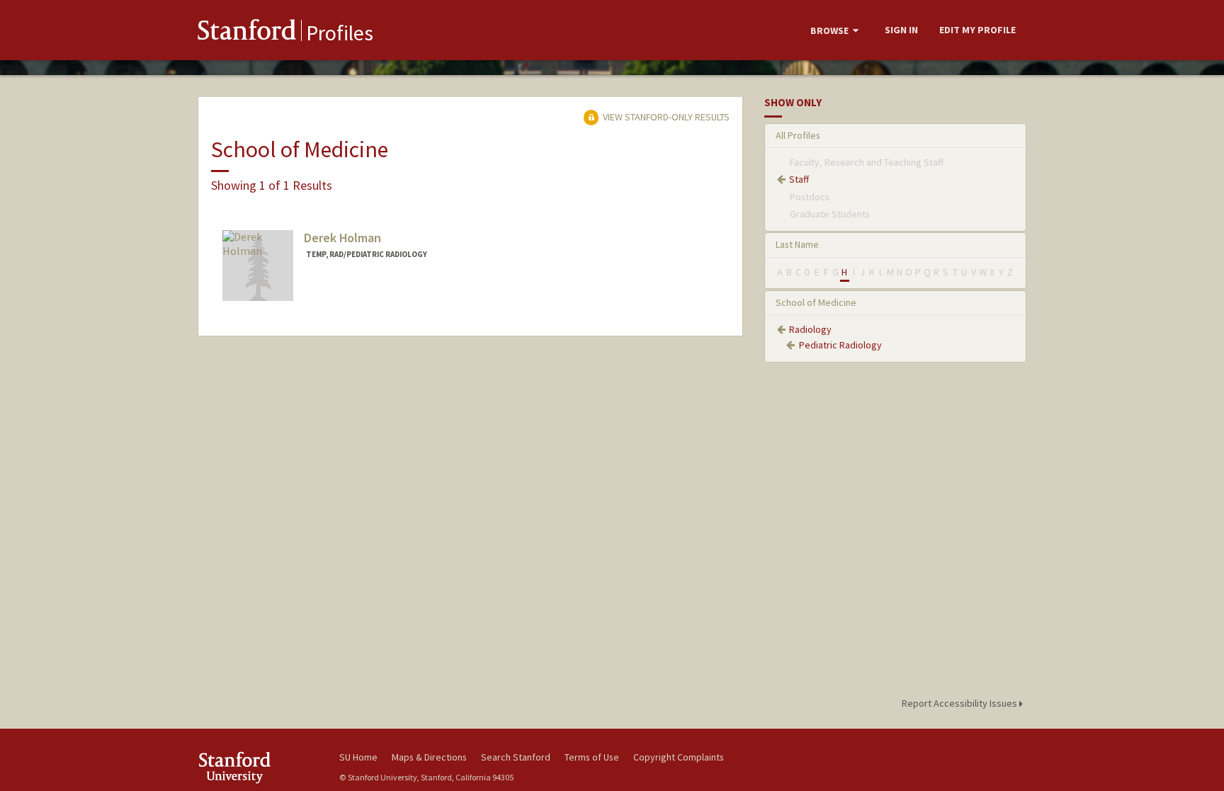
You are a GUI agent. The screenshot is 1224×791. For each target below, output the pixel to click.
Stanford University (258, 767)
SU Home (358, 757)
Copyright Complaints (678, 757)
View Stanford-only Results (665, 116)
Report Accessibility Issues (960, 703)
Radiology (810, 329)
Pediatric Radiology (840, 344)
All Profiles (798, 135)
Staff (799, 179)
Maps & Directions (429, 757)
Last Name (797, 244)
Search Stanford (515, 757)
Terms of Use (592, 757)
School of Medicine (816, 302)
